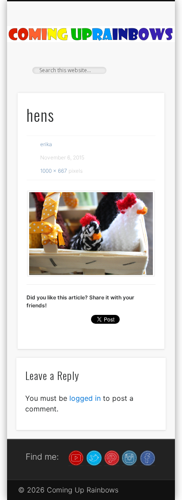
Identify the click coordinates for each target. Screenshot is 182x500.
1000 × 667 (53, 170)
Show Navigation (143, 79)
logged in (85, 398)
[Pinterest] (111, 457)
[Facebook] (147, 457)
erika (46, 144)
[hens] (91, 234)
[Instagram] (129, 457)
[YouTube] (75, 457)
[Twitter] (94, 457)
